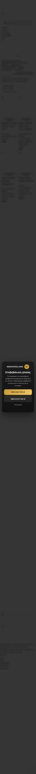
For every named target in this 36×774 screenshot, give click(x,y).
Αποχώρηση (18, 404)
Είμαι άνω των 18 (18, 392)
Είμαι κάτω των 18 (18, 399)
